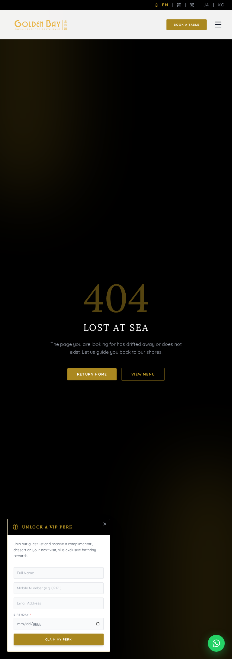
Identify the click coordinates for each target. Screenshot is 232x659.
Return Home (92, 374)
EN (165, 5)
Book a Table (186, 25)
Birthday (22, 614)
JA (206, 5)
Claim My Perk (58, 639)
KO (221, 5)
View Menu (143, 374)
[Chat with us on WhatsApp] (216, 643)
